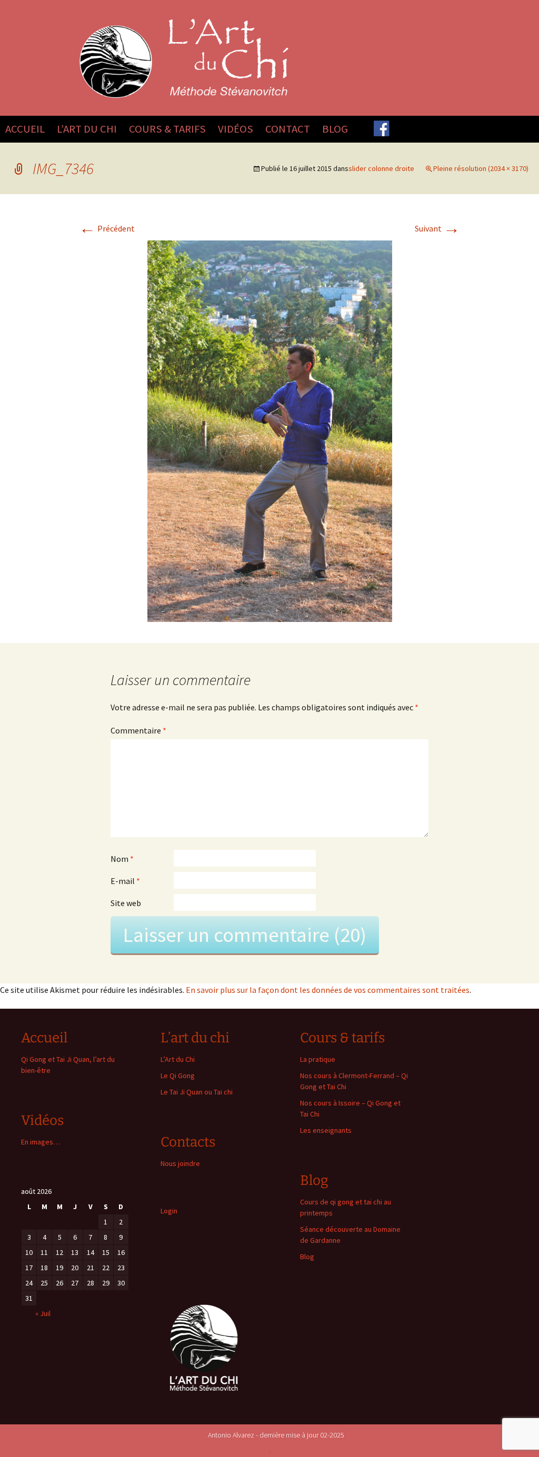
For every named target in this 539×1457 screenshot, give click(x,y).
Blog (335, 129)
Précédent (107, 228)
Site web (126, 903)
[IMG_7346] (269, 430)
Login (169, 1210)
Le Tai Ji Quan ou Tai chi (197, 1092)
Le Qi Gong (178, 1075)
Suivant (437, 228)
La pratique (317, 1059)
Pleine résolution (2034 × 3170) (480, 168)
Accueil (25, 129)
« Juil (43, 1313)
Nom (122, 858)
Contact (287, 129)
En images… (40, 1142)
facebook (381, 128)
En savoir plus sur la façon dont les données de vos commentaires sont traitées (328, 989)
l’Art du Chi (87, 129)
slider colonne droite (381, 168)
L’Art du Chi (178, 1059)
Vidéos (235, 129)
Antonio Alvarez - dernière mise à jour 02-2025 (276, 1435)
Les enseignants (326, 1130)
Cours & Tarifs (167, 129)
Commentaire (138, 730)
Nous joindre (180, 1163)
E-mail (125, 881)
